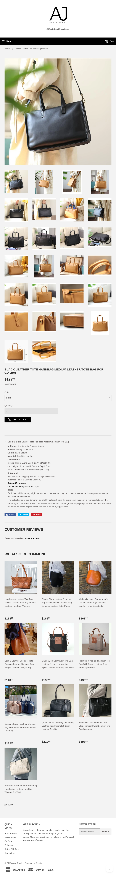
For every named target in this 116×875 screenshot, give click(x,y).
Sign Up (106, 832)
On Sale (8, 841)
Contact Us (10, 853)
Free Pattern (11, 833)
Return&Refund (12, 849)
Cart (111, 41)
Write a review (32, 538)
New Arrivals (10, 837)
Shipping (9, 845)
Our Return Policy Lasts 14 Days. (24, 486)
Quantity (9, 405)
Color (7, 392)
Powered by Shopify (33, 863)
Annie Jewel (16, 863)
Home (7, 49)
